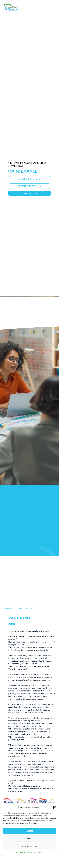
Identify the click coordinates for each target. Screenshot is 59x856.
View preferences (29, 846)
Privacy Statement (34, 852)
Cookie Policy (21, 852)
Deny (29, 838)
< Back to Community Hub (18, 608)
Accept (29, 831)
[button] (55, 807)
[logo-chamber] (11, 4)
